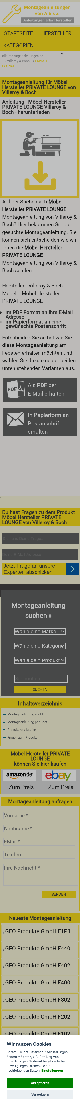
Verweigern (40, 1094)
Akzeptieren (40, 1083)
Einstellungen (52, 1070)
